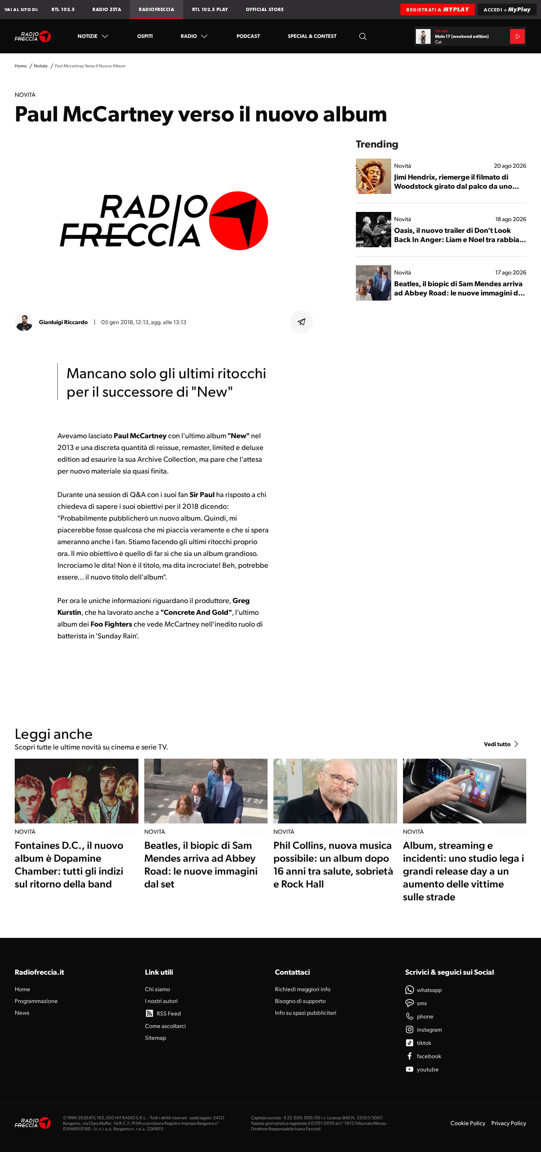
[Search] (362, 36)
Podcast (248, 35)
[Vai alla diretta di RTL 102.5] (517, 36)
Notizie (88, 35)
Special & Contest (312, 35)
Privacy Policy (508, 1123)
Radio (189, 35)
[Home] (33, 36)
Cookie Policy (467, 1123)
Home (20, 65)
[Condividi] (301, 322)
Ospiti (145, 35)
